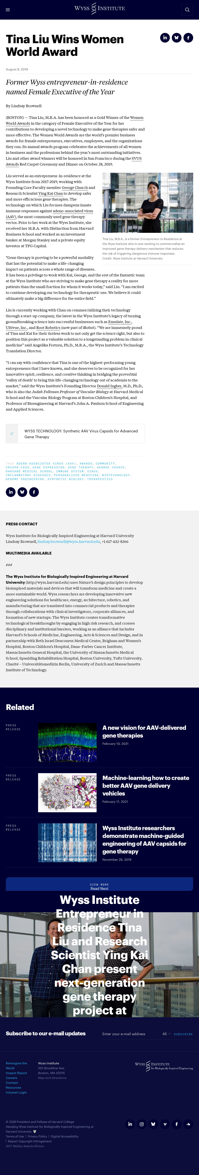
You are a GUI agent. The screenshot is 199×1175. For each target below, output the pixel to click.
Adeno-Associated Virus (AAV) (46, 463)
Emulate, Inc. (119, 321)
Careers (11, 1078)
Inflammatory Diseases (28, 475)
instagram (142, 1124)
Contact (12, 1082)
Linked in (165, 38)
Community (105, 463)
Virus (92, 471)
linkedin (130, 1124)
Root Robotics (48, 327)
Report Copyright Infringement (30, 1141)
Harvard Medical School (29, 471)
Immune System (70, 471)
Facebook (188, 38)
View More (99, 884)
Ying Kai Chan (50, 193)
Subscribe (183, 1034)
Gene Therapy (81, 467)
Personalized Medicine (76, 475)
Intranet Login (16, 1092)
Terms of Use (15, 1136)
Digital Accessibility (65, 1136)
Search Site (187, 10)
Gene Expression (49, 467)
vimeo (165, 1124)
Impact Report (16, 1073)
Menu (8, 9)
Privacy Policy (37, 1136)
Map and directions (52, 1078)
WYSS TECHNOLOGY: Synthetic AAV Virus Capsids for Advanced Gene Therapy (81, 433)
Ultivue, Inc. (16, 327)
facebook (177, 1124)
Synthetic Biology (66, 479)
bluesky (153, 1124)
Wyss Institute (99, 8)
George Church (75, 187)
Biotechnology (116, 475)
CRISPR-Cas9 (17, 467)
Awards (86, 463)
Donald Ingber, (109, 385)
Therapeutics (100, 479)
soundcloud (188, 1124)
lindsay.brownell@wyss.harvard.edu (69, 541)
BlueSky (177, 38)
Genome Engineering (25, 479)
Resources (13, 1087)
